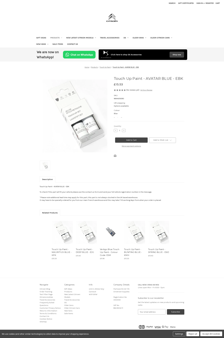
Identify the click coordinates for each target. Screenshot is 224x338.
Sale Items (57, 44)
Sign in (200, 3)
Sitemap (43, 322)
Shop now (177, 55)
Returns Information (48, 311)
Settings (179, 333)
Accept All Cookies (211, 333)
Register (210, 3)
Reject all (192, 333)
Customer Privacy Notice (50, 308)
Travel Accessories (109, 38)
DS (125, 38)
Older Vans (138, 38)
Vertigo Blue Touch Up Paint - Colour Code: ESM (109, 252)
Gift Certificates (186, 3)
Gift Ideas (41, 38)
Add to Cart (62, 235)
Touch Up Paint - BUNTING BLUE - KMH (133, 252)
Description (47, 179)
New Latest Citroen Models (79, 38)
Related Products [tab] (50, 213)
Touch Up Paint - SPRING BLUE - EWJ (158, 251)
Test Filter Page (46, 294)
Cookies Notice (46, 319)
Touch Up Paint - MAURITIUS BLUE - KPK (62, 252)
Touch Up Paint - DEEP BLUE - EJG (85, 251)
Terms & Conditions (48, 313)
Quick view (62, 230)
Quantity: (117, 126)
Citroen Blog (45, 289)
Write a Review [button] (146, 90)
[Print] (115, 155)
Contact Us (72, 44)
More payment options (131, 146)
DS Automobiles (46, 297)
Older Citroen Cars (160, 38)
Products (55, 38)
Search (172, 3)
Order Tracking (46, 292)
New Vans (41, 44)
